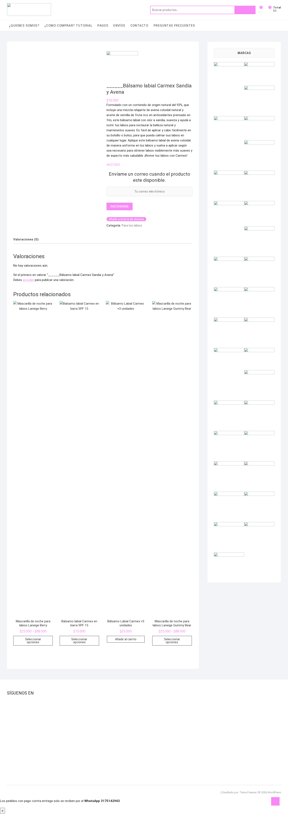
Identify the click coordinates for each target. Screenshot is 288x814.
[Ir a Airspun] (229, 64)
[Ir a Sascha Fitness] (259, 433)
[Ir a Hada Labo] (259, 203)
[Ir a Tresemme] (229, 524)
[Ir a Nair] (229, 320)
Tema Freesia (248, 792)
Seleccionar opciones (33, 641)
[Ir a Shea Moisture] (229, 464)
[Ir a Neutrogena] (229, 350)
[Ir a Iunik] (259, 259)
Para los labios (132, 225)
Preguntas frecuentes (174, 25)
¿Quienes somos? (24, 25)
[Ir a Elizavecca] (259, 173)
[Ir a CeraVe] (259, 143)
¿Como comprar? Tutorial (68, 25)
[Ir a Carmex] (259, 119)
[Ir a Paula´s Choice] (259, 372)
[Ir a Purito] (229, 403)
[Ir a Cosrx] (229, 173)
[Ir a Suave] (229, 494)
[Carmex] (122, 54)
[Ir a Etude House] (229, 203)
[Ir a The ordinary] (259, 494)
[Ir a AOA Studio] (259, 64)
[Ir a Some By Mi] (259, 464)
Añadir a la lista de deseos (126, 219)
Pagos (102, 25)
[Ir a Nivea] (259, 350)
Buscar (245, 10)
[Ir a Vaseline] (229, 555)
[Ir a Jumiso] (229, 290)
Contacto (140, 25)
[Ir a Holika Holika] (229, 259)
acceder (28, 280)
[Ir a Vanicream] (259, 524)
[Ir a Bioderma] (229, 119)
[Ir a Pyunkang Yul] (259, 403)
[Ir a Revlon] (229, 433)
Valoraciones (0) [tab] (26, 239)
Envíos (119, 25)
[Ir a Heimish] (259, 229)
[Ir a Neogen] (259, 320)
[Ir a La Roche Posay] (259, 290)
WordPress (274, 792)
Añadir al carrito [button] (125, 639)
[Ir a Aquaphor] (259, 88)
